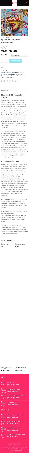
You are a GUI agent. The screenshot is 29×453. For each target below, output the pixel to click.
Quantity (4, 54)
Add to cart (15, 61)
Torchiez (7, 448)
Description (5, 90)
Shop (3, 447)
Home (2, 37)
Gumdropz (24, 447)
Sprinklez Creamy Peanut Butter (21, 368)
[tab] (14, 90)
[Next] (28, 308)
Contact (21, 448)
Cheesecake (10, 102)
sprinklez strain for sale (9, 77)
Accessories (14, 448)
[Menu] (2, 3)
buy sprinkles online (8, 72)
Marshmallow (16, 447)
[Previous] (1, 308)
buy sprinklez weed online (16, 74)
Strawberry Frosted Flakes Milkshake (6, 368)
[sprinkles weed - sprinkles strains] (14, 3)
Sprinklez (9, 37)
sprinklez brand (13, 75)
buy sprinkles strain (17, 72)
